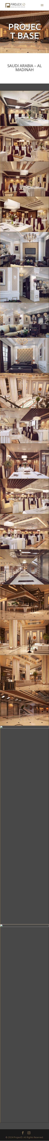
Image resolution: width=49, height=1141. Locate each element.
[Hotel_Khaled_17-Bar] (24, 619)
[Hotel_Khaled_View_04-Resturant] (24, 161)
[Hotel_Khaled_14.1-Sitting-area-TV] (24, 690)
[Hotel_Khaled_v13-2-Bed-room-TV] (24, 267)
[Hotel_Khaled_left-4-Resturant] (24, 443)
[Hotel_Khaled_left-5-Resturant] (24, 408)
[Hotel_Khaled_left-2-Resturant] (24, 514)
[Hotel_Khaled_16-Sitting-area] (24, 655)
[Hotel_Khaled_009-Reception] (24, 924)
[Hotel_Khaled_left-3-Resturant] (24, 478)
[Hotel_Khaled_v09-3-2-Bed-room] (24, 302)
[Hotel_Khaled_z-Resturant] (24, 126)
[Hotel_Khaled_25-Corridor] (24, 584)
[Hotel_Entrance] (24, 1122)
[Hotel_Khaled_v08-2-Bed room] (24, 337)
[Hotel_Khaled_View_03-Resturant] (24, 196)
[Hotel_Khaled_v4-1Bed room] (24, 373)
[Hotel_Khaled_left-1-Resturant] (24, 549)
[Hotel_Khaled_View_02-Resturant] (24, 231)
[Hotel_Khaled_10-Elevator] (24, 725)
